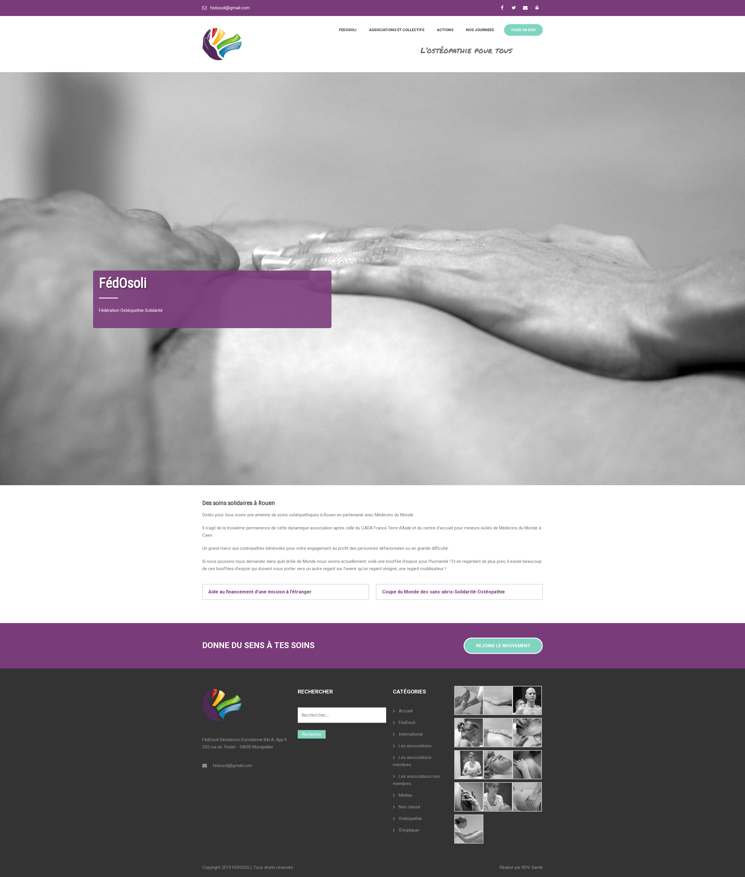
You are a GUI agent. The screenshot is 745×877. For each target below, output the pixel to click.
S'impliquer (409, 830)
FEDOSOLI (347, 30)
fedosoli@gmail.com (230, 7)
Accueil (406, 711)
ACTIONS (445, 30)
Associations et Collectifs (396, 30)
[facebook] (502, 7)
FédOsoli (407, 722)
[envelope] (525, 7)
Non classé (409, 807)
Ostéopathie (410, 818)
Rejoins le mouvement (503, 645)
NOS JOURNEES (480, 30)
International (411, 734)
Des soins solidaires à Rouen (238, 503)
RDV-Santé (532, 867)
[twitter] (514, 7)
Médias (405, 795)
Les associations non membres (416, 780)
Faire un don (523, 30)
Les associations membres (412, 761)
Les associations (415, 745)
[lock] (537, 7)
